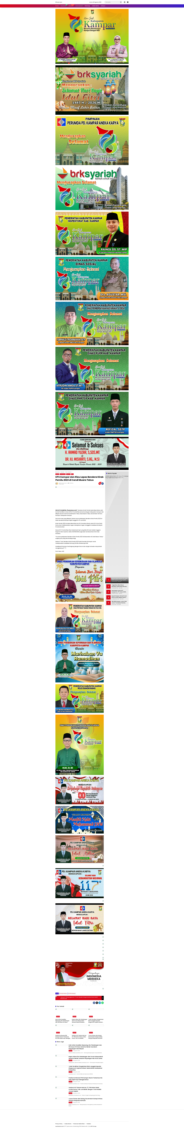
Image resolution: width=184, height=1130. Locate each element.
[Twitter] (97, 1003)
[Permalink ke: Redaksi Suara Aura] (57, 483)
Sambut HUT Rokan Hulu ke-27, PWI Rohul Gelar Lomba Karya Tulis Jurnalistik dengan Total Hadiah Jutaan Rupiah (79, 1037)
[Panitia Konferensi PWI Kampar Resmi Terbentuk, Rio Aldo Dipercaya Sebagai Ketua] (63, 1029)
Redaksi (89, 1123)
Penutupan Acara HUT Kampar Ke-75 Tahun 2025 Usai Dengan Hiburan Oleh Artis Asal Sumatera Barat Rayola (119, 591)
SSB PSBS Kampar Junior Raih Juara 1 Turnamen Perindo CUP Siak (119, 602)
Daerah (57, 474)
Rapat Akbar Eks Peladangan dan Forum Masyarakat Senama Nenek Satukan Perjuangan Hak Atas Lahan (79, 1021)
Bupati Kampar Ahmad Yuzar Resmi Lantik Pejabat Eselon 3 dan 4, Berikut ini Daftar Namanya (119, 596)
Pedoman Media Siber (79, 1123)
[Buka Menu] (128, 2)
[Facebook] (94, 1003)
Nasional (68, 474)
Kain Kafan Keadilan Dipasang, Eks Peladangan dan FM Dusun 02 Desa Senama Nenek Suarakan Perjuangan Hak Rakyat (62, 1021)
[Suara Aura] (58, 2)
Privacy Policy (58, 1123)
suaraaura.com (59, 1126)
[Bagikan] (102, 483)
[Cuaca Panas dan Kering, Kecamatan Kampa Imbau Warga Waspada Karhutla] (96, 1029)
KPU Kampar (72, 993)
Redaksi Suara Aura (63, 483)
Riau (72, 474)
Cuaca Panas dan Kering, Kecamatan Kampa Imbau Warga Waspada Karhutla (95, 1037)
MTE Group (93, 1126)
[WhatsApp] (102, 1003)
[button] (120, 2)
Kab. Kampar (62, 474)
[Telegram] (99, 1003)
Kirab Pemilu (64, 993)
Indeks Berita (67, 1123)
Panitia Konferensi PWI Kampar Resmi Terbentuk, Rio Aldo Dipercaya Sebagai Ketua (62, 1037)
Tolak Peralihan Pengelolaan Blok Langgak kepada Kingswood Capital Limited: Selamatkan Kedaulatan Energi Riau (95, 1021)
